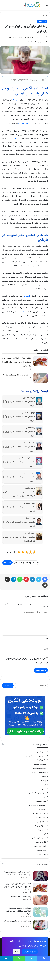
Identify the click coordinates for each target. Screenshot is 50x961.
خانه (44, 16)
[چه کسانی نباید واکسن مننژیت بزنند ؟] (40, 378)
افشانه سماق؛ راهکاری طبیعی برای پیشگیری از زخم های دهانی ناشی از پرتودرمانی (16, 362)
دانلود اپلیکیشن (30, 951)
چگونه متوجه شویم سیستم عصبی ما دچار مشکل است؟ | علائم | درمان (17, 873)
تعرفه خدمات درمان (39, 772)
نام (47, 639)
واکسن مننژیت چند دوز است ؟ (20, 896)
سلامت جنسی (41, 821)
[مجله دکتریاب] (30, 5)
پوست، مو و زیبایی (39, 768)
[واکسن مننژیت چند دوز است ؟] (40, 900)
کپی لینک (7, 562)
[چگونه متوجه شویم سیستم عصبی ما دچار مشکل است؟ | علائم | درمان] (40, 876)
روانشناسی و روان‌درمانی (37, 805)
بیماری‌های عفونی (40, 764)
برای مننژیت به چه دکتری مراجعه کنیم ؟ (17, 922)
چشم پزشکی (41, 780)
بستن (16, 951)
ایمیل (46, 648)
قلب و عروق (42, 829)
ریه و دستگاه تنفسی (39, 813)
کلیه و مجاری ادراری (39, 838)
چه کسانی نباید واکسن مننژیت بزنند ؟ (17, 374)
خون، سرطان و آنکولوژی (37, 792)
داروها (44, 797)
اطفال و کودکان (41, 760)
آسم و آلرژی (41, 751)
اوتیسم (16, 99)
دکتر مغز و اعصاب (25, 123)
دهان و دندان (41, 801)
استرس (26, 296)
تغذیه (44, 776)
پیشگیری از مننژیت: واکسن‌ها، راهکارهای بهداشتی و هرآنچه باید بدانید (18, 911)
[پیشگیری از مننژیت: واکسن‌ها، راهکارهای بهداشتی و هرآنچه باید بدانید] (40, 912)
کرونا (44, 833)
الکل (14, 138)
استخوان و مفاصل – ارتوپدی (36, 756)
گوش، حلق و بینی (40, 846)
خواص (44, 788)
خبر (45, 784)
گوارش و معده (41, 842)
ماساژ (25, 312)
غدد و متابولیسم (40, 825)
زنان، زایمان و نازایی (39, 817)
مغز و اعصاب (37, 16)
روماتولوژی (42, 809)
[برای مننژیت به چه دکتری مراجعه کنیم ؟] (40, 925)
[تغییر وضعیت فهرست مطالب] (42, 80)
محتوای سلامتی (41, 850)
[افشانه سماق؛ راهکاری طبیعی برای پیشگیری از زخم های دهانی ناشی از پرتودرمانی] (40, 361)
